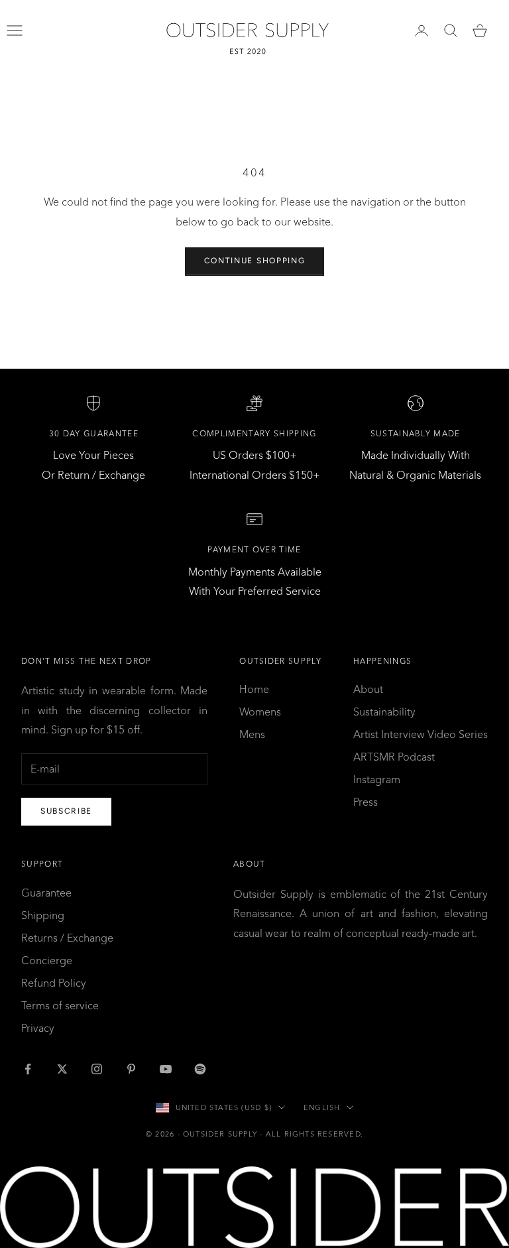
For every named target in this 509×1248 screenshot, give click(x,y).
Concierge (46, 960)
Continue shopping (255, 260)
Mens (252, 734)
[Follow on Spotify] (200, 1069)
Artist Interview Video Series (420, 734)
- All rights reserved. (311, 1134)
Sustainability (384, 711)
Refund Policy (53, 982)
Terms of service (60, 1005)
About (368, 689)
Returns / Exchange (67, 937)
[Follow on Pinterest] (131, 1069)
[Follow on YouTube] (165, 1069)
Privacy (37, 1027)
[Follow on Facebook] (27, 1069)
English (322, 1107)
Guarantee (46, 892)
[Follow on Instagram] (96, 1069)
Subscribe (66, 811)
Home (254, 689)
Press (365, 801)
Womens (260, 711)
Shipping (42, 915)
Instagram (376, 779)
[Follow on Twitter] (62, 1069)
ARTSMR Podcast (394, 756)
